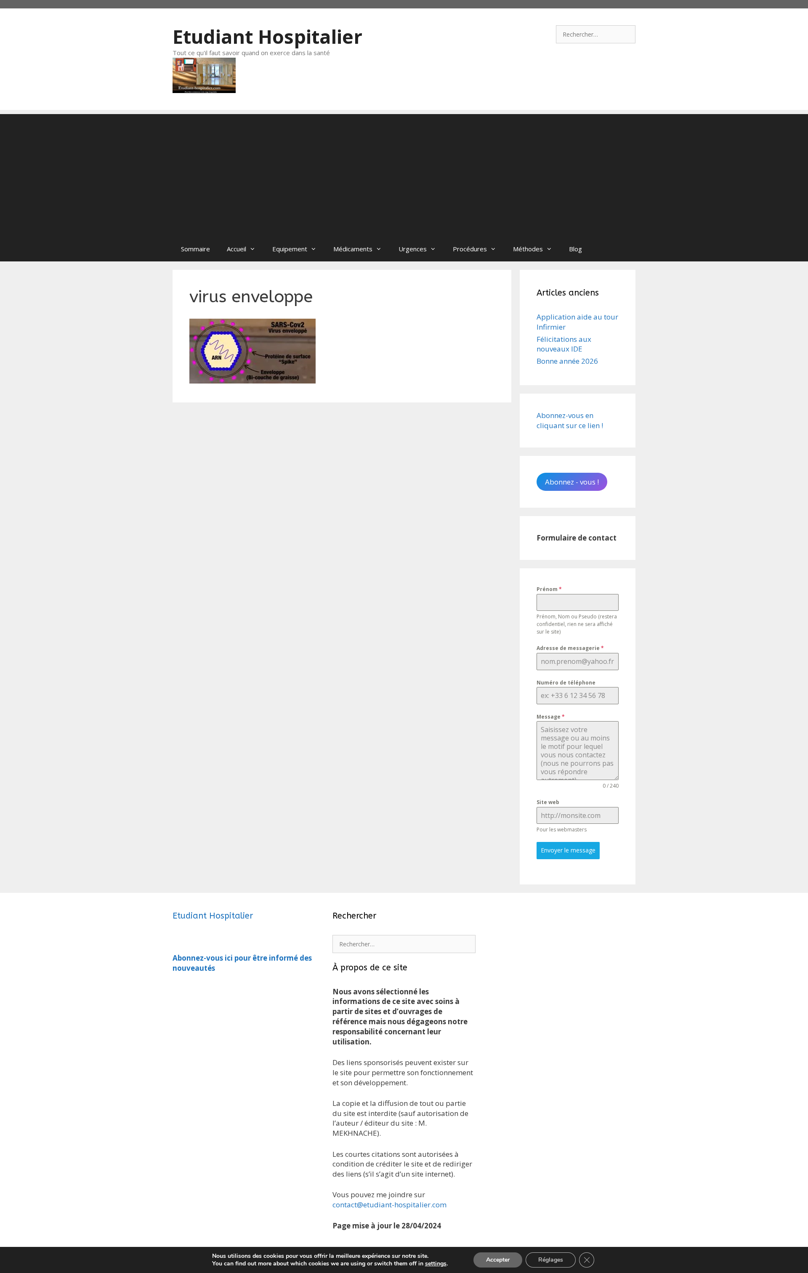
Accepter (498, 1260)
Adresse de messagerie (570, 648)
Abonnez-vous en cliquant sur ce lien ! (570, 420)
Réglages (550, 1260)
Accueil (236, 249)
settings (436, 1264)
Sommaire (195, 249)
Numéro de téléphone (566, 682)
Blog (575, 249)
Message (551, 716)
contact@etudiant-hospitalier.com (389, 1204)
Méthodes (528, 249)
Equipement (289, 249)
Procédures (470, 249)
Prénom (549, 589)
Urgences (413, 249)
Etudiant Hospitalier (267, 36)
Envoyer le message (568, 850)
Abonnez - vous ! (572, 482)
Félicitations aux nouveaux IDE (564, 344)
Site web (548, 802)
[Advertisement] (404, 173)
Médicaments (352, 249)
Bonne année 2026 (567, 361)
